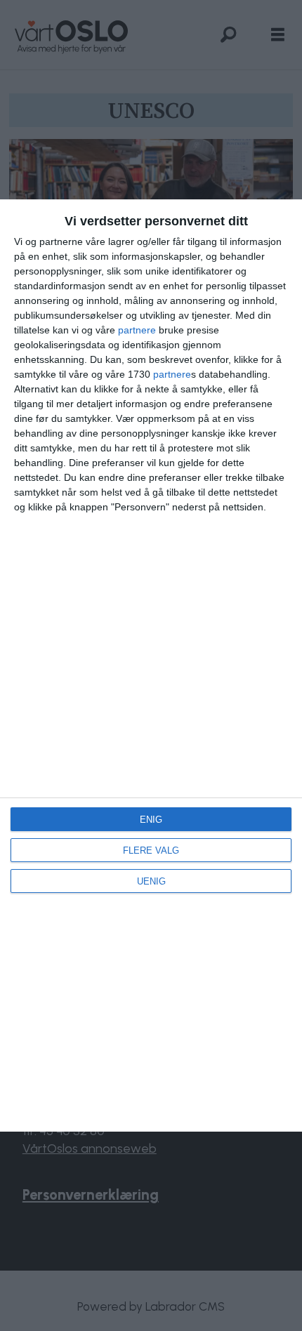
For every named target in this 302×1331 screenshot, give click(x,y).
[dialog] (151, 665)
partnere (137, 330)
